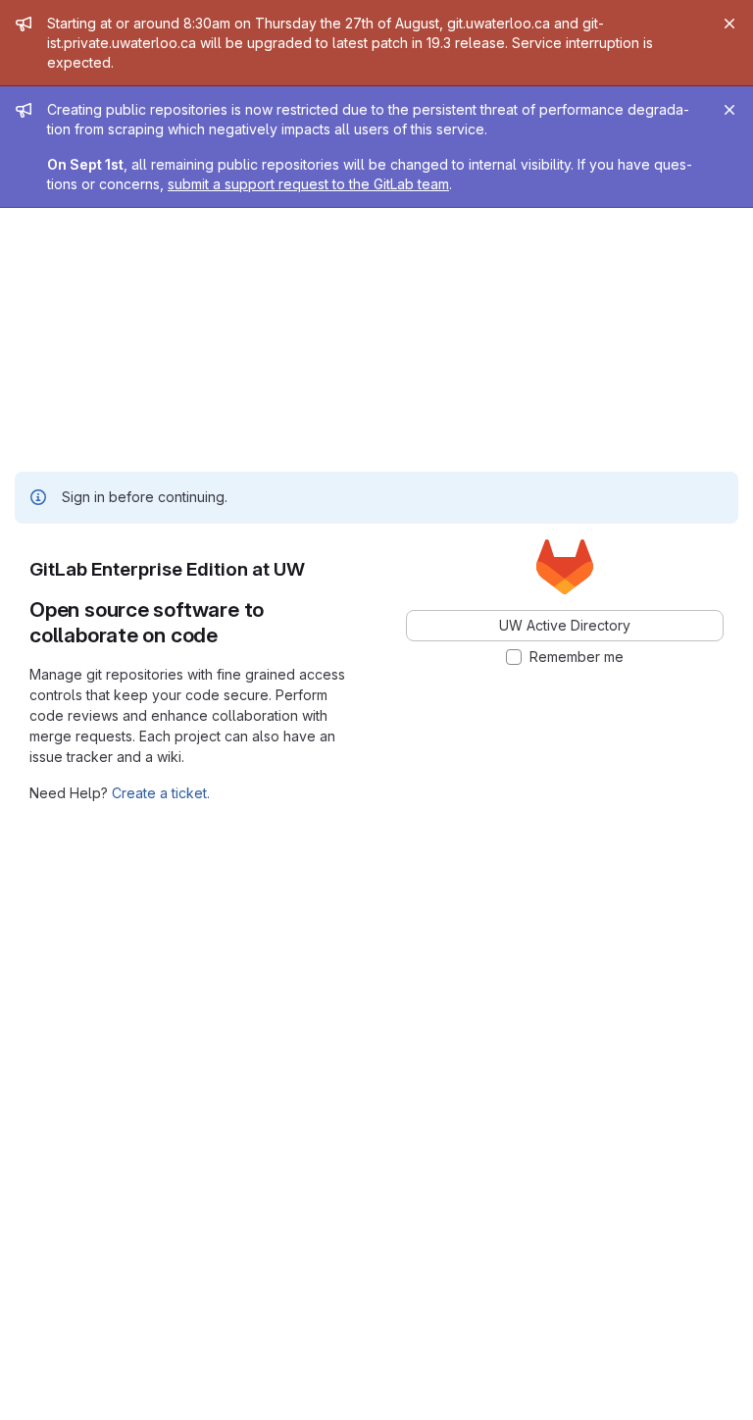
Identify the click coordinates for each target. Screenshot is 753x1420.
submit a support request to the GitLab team (308, 184)
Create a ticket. (161, 793)
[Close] (729, 23)
